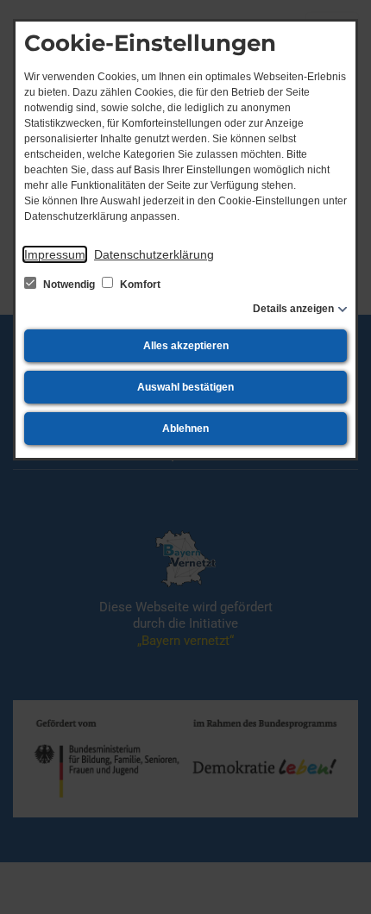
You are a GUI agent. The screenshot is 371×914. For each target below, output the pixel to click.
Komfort (138, 285)
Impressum (54, 254)
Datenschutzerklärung (154, 254)
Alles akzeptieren (186, 346)
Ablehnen (185, 429)
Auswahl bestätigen (185, 387)
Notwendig (69, 285)
